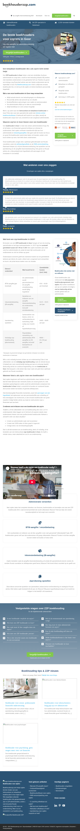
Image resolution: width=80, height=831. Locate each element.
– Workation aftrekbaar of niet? (39, 809)
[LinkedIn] (55, 805)
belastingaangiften (20, 133)
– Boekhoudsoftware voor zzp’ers (40, 793)
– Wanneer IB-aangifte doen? (38, 786)
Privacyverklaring (7, 828)
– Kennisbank (59, 791)
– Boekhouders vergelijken (63, 786)
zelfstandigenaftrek (22, 144)
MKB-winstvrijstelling (41, 144)
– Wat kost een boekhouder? (38, 806)
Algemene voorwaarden (62, 826)
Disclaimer (72, 826)
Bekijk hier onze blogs (49, 675)
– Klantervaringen (60, 788)
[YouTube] (63, 805)
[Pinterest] (59, 805)
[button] (74, 15)
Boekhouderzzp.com (24, 84)
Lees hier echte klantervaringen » (63, 109)
